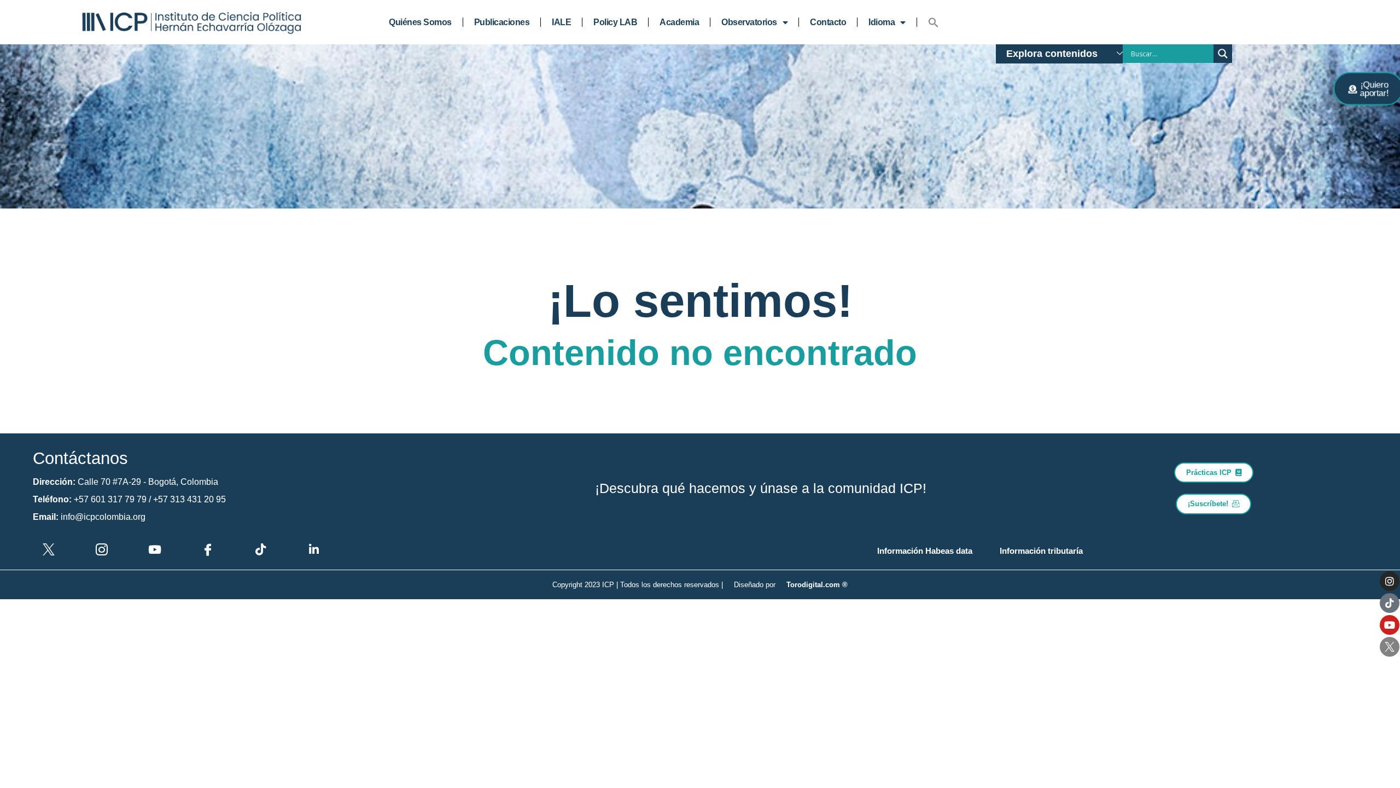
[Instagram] (1389, 581)
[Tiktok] (1389, 603)
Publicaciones (502, 22)
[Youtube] (1389, 625)
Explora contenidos (1052, 53)
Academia (679, 22)
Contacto (828, 22)
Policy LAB (615, 22)
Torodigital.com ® (817, 585)
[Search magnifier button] (1223, 53)
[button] (933, 22)
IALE (561, 22)
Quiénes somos (420, 22)
